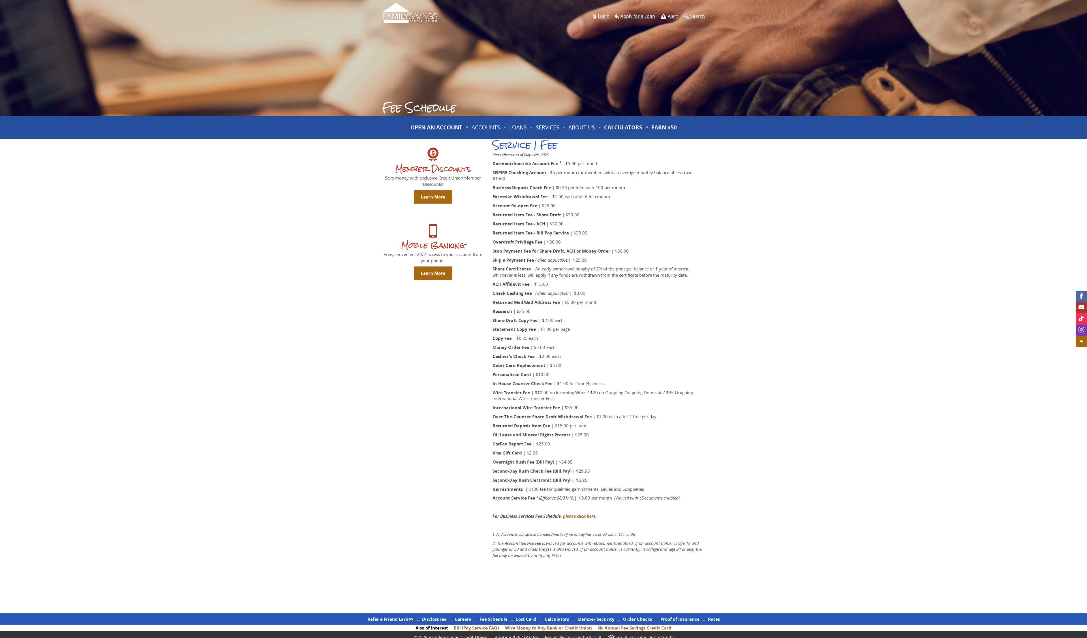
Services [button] (547, 127)
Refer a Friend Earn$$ (390, 619)
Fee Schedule (494, 619)
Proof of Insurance (680, 619)
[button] (601, 16)
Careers (463, 619)
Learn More (433, 197)
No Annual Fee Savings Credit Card (634, 628)
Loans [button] (518, 127)
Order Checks (637, 619)
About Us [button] (581, 127)
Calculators (623, 127)
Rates (714, 619)
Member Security (596, 619)
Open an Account (436, 127)
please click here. (580, 516)
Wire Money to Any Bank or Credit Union (548, 628)
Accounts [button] (486, 127)
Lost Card (526, 619)
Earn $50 (664, 131)
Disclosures (434, 619)
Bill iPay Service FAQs (476, 628)
